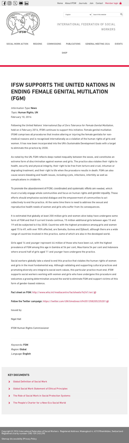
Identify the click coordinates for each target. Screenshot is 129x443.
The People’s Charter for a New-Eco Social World (39, 402)
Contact (99, 3)
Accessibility (16, 439)
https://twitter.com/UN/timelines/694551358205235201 (74, 301)
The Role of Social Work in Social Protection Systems (41, 395)
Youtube (21, 3)
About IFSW (70, 3)
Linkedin (26, 3)
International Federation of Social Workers (23, 23)
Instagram (9, 3)
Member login (112, 3)
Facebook (4, 3)
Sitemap (5, 439)
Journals (83, 3)
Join (91, 3)
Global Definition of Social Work (30, 381)
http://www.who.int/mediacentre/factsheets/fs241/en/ (62, 292)
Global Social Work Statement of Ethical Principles (40, 388)
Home (60, 3)
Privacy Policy (30, 439)
